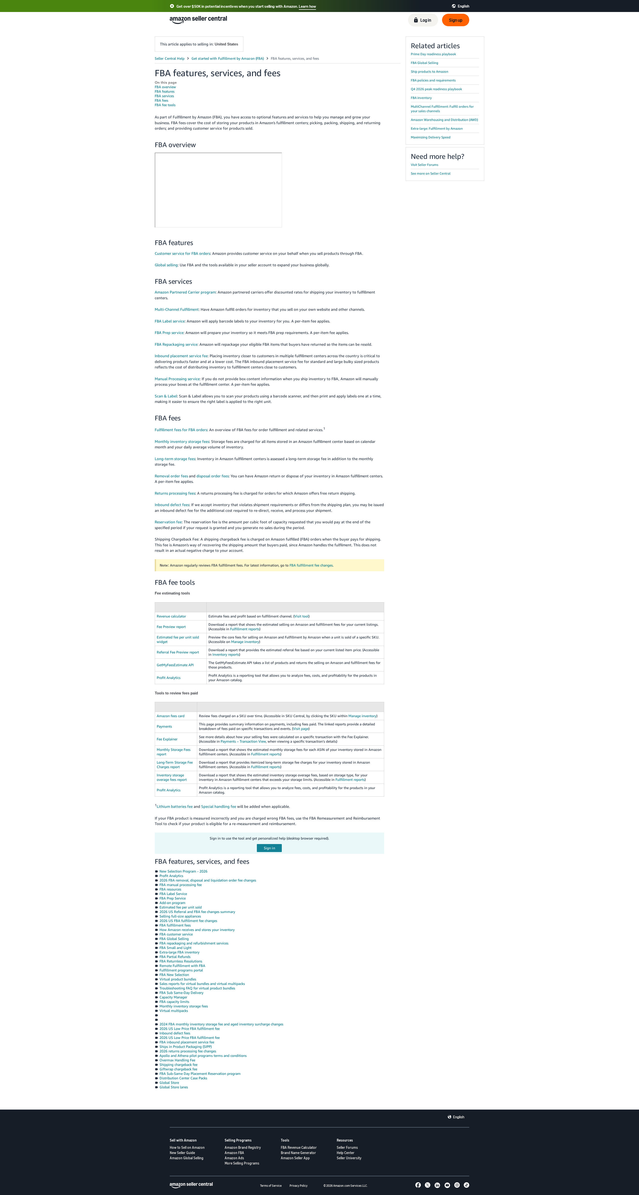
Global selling (166, 265)
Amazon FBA (234, 1153)
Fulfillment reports (244, 629)
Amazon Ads (234, 1158)
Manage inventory (245, 641)
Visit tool (301, 616)
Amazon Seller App (295, 1158)
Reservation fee (168, 522)
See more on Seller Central (431, 173)
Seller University (349, 1158)
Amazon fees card (170, 716)
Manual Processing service (177, 378)
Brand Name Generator (298, 1153)
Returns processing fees (175, 493)
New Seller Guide (182, 1153)
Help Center (345, 1153)
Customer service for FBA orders (182, 253)
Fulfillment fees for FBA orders (181, 429)
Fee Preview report (171, 626)
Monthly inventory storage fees (182, 441)
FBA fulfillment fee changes (311, 565)
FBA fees (161, 100)
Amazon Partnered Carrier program (185, 292)
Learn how (307, 6)
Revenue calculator (171, 616)
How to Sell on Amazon (187, 1147)
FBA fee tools (165, 105)
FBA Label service (170, 321)
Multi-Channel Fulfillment (177, 309)
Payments (164, 726)
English (458, 1116)
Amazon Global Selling (186, 1158)
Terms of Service (271, 1186)
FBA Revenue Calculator (299, 1147)
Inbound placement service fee (181, 355)
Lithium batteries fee (175, 806)
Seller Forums (347, 1147)
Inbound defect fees (172, 504)
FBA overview (165, 87)
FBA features (164, 91)
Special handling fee (218, 806)
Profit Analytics (168, 677)
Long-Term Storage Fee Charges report (175, 764)
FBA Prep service (169, 332)
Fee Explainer (167, 739)
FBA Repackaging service (176, 344)
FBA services (164, 96)
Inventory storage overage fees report (172, 777)
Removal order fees (171, 476)
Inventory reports (225, 654)
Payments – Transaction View (243, 741)
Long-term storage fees (175, 458)
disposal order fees (212, 476)
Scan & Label (166, 396)
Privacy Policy (299, 1186)
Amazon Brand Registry (243, 1147)
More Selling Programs (242, 1163)
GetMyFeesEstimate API (175, 665)
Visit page (301, 728)
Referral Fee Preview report (178, 652)
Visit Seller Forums (424, 165)
